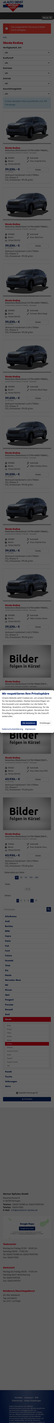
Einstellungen (45, 723)
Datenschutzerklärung (12, 729)
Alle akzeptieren (28, 723)
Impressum (30, 729)
